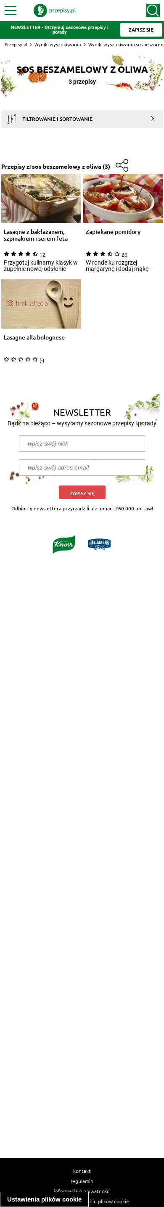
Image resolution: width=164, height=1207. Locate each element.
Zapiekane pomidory (113, 232)
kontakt (82, 1170)
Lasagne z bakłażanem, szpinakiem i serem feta (36, 235)
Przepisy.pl (16, 44)
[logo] (54, 10)
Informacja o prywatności (82, 1191)
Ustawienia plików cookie (44, 1199)
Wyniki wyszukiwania (57, 44)
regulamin (82, 1181)
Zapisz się (82, 493)
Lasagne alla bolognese (34, 337)
